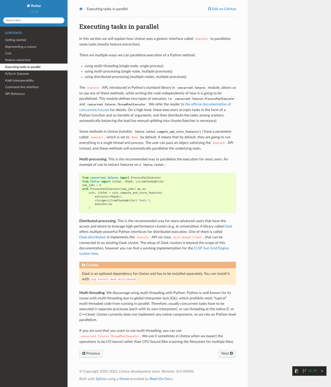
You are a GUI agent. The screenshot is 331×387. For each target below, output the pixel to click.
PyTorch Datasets (17, 73)
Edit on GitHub (223, 9)
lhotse (35, 6)
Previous (92, 353)
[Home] (81, 9)
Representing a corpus (20, 46)
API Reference (15, 94)
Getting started (15, 40)
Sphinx (101, 379)
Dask (228, 226)
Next (225, 353)
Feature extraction (18, 60)
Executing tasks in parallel (22, 67)
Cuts (8, 53)
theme (124, 379)
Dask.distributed (92, 237)
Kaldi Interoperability (19, 80)
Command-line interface (22, 87)
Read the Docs (161, 379)
